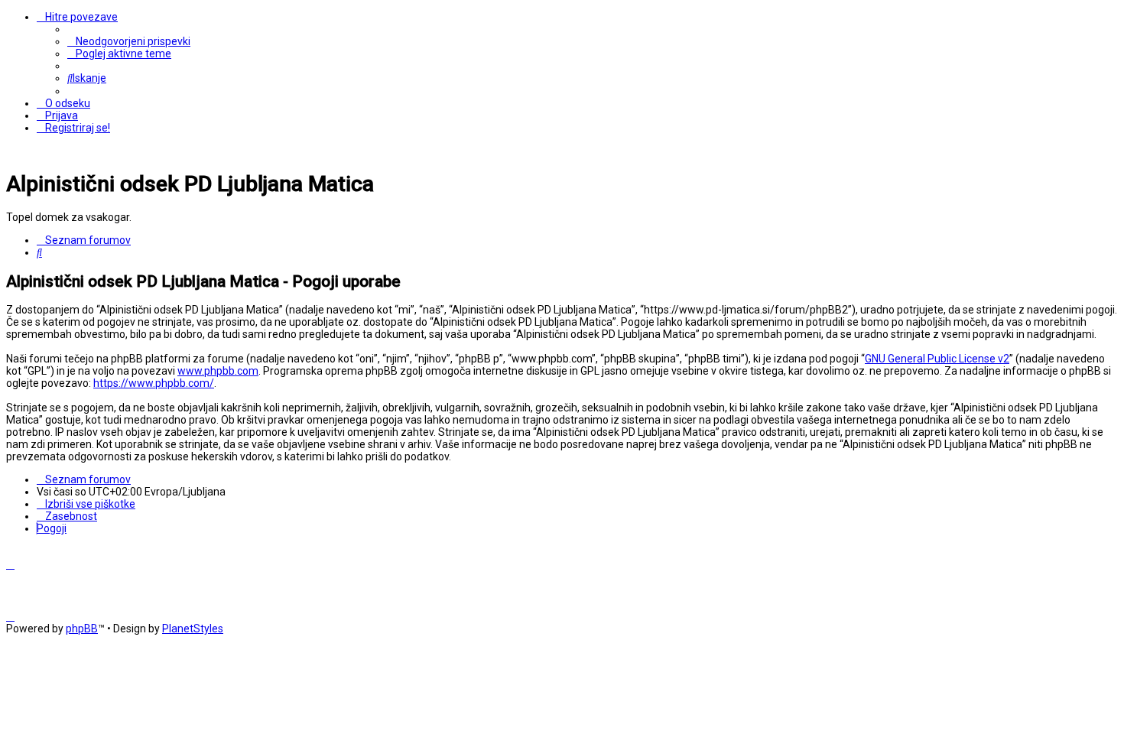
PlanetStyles (192, 628)
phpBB (82, 628)
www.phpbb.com (217, 371)
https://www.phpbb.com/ (153, 383)
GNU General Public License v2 (937, 359)
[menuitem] (128, 41)
